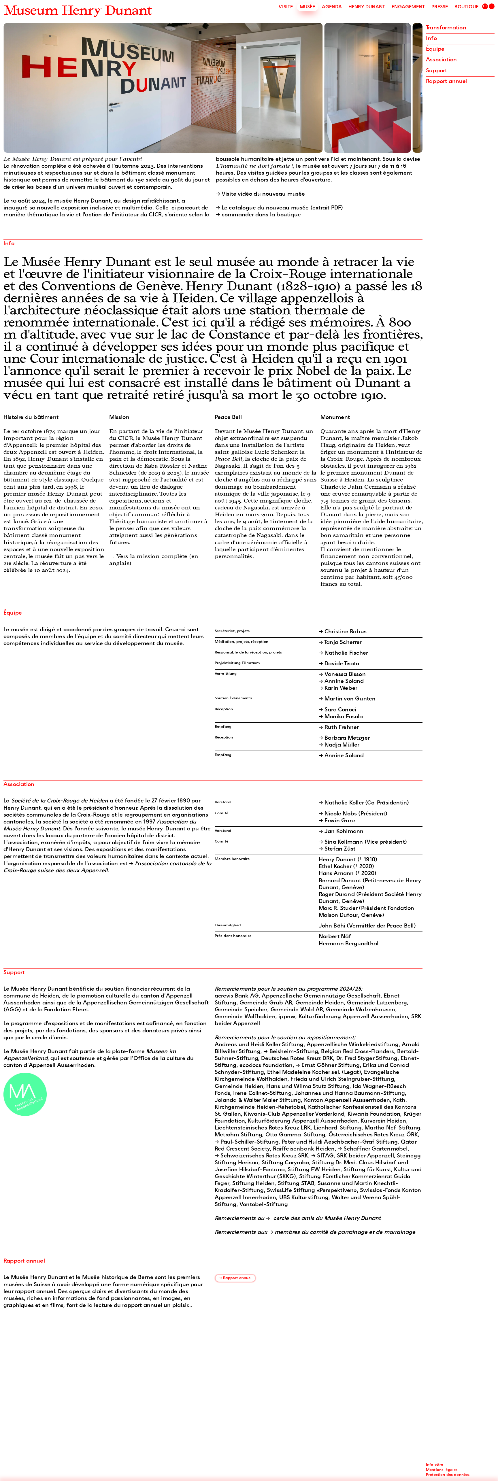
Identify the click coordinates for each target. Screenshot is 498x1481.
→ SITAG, (324, 1156)
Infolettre (434, 1465)
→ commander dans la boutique (258, 215)
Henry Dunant (366, 7)
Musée (307, 7)
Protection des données (447, 1475)
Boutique (466, 7)
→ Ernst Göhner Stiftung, (329, 1065)
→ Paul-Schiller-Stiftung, (248, 1142)
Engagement (408, 7)
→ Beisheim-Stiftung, (292, 1052)
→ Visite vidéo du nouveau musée (260, 194)
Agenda (332, 7)
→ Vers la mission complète (149, 557)
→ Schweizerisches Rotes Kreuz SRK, (263, 1156)
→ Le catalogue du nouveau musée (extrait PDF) (279, 208)
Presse (439, 7)
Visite (286, 7)
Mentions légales (441, 1470)
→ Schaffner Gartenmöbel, (373, 1149)
